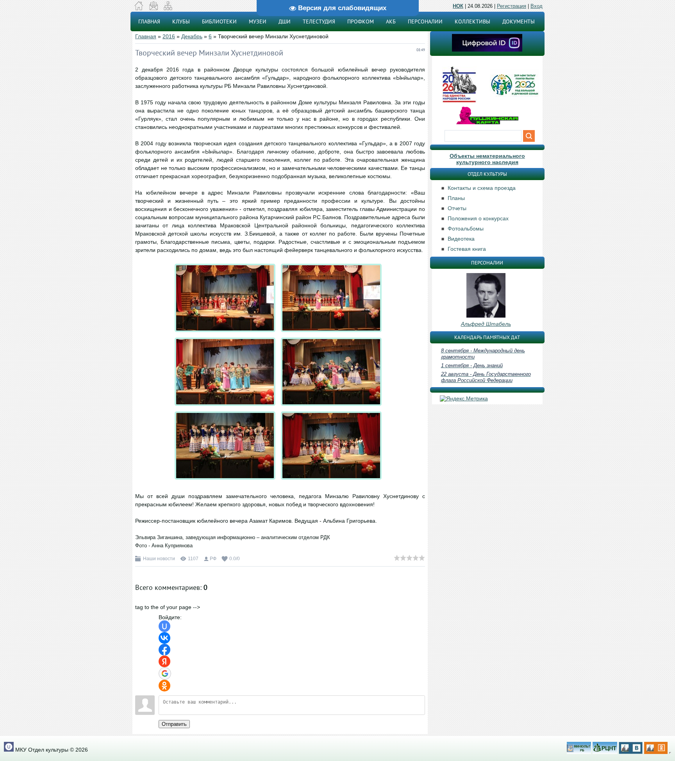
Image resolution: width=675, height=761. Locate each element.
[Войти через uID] (164, 626)
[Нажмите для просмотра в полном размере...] (227, 332)
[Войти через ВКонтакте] (164, 638)
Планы (456, 198)
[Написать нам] (153, 8)
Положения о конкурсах (478, 218)
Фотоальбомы (466, 228)
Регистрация (511, 6)
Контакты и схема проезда (482, 188)
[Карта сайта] (167, 8)
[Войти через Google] (165, 673)
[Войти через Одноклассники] (164, 685)
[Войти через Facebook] (164, 650)
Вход (536, 6)
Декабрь (191, 36)
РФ (213, 558)
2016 (168, 36)
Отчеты (457, 208)
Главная (145, 36)
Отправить (174, 724)
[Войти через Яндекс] (164, 661)
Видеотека (461, 239)
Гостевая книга (467, 249)
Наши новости (159, 558)
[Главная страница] (138, 8)
